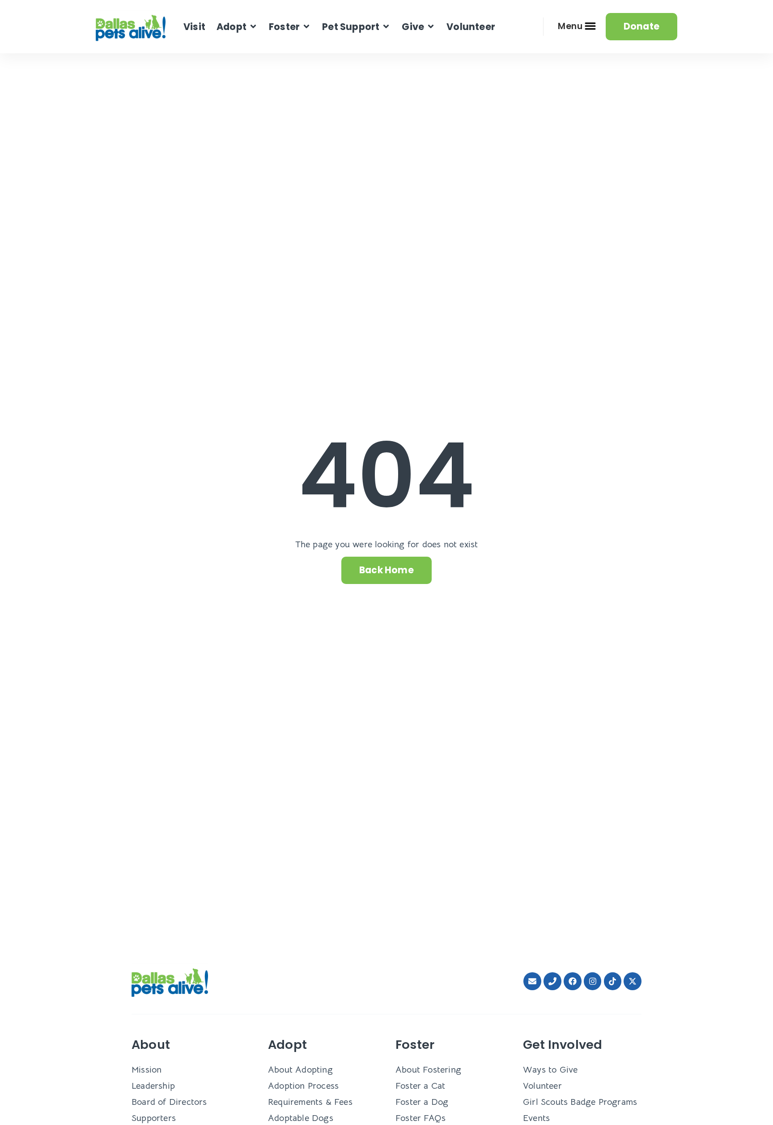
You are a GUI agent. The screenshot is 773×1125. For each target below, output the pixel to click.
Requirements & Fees (310, 1102)
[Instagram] (593, 981)
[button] (237, 26)
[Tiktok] (613, 981)
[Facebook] (573, 981)
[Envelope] (532, 981)
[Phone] (552, 981)
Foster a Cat (420, 1085)
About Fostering (428, 1069)
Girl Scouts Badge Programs (580, 1102)
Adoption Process (303, 1085)
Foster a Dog (421, 1102)
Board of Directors (169, 1102)
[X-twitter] (632, 981)
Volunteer (542, 1085)
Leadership (153, 1085)
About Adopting (300, 1069)
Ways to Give (550, 1069)
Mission (146, 1069)
